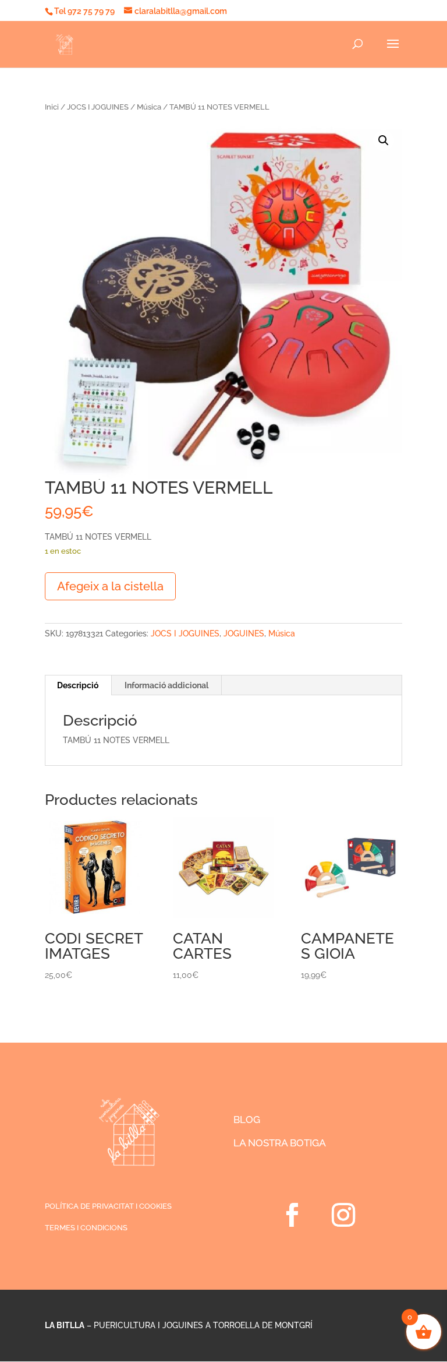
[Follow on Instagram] (343, 1215)
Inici (52, 107)
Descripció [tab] (77, 685)
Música (149, 107)
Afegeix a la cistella (110, 586)
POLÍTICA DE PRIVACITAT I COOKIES (108, 1206)
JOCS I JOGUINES (98, 107)
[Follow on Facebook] (292, 1215)
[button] (383, 140)
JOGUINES (244, 633)
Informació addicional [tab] (166, 685)
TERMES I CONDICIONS (86, 1227)
